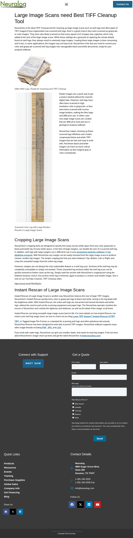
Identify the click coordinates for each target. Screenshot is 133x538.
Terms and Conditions (59, 531)
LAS (59, 327)
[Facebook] (72, 504)
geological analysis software (91, 252)
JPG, (50, 327)
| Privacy (71, 531)
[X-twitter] (80, 504)
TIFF (17, 321)
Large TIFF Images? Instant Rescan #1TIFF (94, 316)
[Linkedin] (89, 504)
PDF (44, 327)
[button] (66, 4)
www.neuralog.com (91, 336)
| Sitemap (78, 531)
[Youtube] (97, 504)
